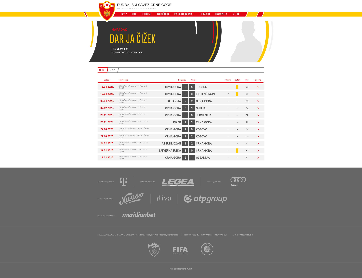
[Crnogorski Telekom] (123, 182)
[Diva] (164, 199)
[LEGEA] (178, 182)
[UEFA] (207, 250)
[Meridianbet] (139, 215)
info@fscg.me (246, 235)
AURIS (189, 269)
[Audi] (238, 182)
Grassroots (221, 14)
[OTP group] (205, 199)
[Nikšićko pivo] (131, 199)
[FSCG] (154, 250)
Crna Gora (173, 87)
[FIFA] (180, 250)
